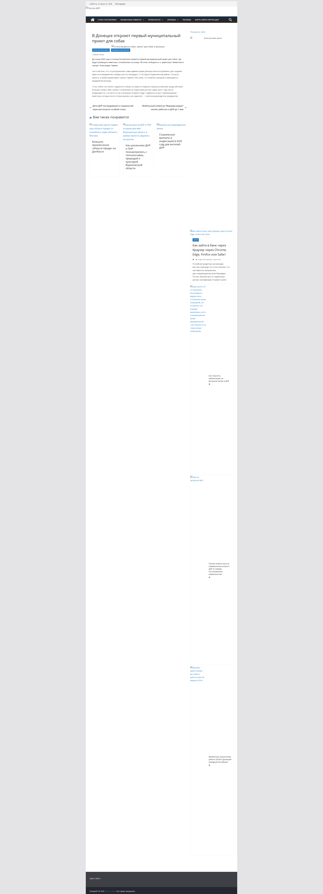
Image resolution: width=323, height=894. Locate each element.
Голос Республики (107, 20)
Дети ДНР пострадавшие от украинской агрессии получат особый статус (113, 107)
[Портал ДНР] (93, 20)
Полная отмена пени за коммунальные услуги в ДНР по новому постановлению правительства (219, 568)
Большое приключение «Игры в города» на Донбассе (104, 146)
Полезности (154, 20)
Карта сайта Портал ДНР (207, 20)
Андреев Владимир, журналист (209, 259)
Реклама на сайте (198, 32)
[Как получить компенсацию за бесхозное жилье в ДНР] (198, 379)
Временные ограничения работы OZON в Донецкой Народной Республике (220, 759)
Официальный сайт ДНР (120, 50)
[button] (142, 20)
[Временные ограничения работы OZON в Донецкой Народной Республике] (198, 760)
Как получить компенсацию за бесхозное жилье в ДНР (219, 378)
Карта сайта (95, 878)
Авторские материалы (101, 50)
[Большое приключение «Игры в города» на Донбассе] (104, 124)
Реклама (187, 20)
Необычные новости (130, 20)
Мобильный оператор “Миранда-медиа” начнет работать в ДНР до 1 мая (162, 107)
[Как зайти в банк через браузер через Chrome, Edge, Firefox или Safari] (211, 233)
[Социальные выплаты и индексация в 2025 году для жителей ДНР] (171, 124)
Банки (196, 240)
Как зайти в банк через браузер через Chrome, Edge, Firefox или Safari (210, 249)
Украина (171, 20)
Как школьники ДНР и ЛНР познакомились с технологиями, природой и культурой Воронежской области (138, 157)
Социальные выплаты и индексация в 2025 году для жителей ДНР (170, 141)
